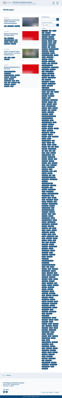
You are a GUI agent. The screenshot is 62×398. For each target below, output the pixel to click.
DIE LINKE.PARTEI (51, 77)
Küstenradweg (44, 175)
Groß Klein (50, 134)
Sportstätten (48, 295)
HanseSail (44, 138)
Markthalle (44, 193)
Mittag (43, 199)
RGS (43, 242)
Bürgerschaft (52, 69)
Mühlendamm (44, 203)
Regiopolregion (45, 252)
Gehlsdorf (56, 128)
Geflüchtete (50, 128)
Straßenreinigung (53, 311)
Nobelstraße (52, 211)
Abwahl (54, 30)
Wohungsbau (51, 354)
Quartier (49, 240)
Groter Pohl (44, 134)
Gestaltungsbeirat (45, 132)
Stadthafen (52, 299)
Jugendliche (44, 148)
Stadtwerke (52, 305)
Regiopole (52, 250)
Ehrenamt (56, 91)
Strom (43, 313)
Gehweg (43, 130)
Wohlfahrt (44, 352)
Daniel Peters (48, 79)
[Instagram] (7, 392)
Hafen (50, 136)
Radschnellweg (45, 244)
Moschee (43, 201)
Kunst (55, 171)
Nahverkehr (52, 205)
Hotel (53, 140)
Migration (54, 197)
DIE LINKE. (44, 77)
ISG (53, 142)
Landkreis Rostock (53, 179)
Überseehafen (44, 368)
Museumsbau (50, 201)
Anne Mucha (51, 36)
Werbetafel (53, 346)
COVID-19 (44, 73)
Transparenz (55, 325)
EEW (48, 91)
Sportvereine (55, 295)
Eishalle (51, 93)
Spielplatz (52, 291)
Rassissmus (51, 244)
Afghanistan (48, 32)
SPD (48, 266)
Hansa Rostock (55, 136)
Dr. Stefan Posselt (45, 87)
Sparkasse (44, 289)
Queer (54, 240)
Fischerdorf (54, 110)
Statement (54, 307)
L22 (50, 175)
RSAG (47, 242)
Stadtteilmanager (54, 303)
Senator (43, 283)
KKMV (46, 150)
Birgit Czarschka (50, 57)
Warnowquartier (45, 344)
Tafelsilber (51, 319)
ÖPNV (52, 366)
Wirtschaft (55, 348)
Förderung (44, 126)
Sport (43, 295)
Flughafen (44, 112)
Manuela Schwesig (52, 189)
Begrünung (52, 51)
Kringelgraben (44, 169)
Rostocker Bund (45, 258)
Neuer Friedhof (45, 211)
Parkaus (54, 228)
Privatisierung (49, 238)
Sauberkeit (44, 268)
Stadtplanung (50, 301)
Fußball (54, 122)
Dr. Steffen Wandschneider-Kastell (48, 89)
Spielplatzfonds (45, 293)
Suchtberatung (49, 313)
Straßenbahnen (45, 311)
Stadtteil (55, 301)
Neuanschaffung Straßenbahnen (48, 209)
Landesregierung (45, 179)
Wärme (43, 356)
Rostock (43, 256)
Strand (51, 309)
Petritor (49, 234)
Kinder (48, 152)
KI (42, 150)
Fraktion (51, 114)
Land (54, 175)
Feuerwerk (44, 110)
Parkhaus (48, 230)
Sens (55, 283)
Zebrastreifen (44, 358)
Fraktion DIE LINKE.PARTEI (47, 118)
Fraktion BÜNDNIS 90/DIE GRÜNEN (48, 116)
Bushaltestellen (54, 63)
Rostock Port (49, 256)
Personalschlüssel (45, 232)
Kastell (43, 152)
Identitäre (44, 144)
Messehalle (44, 197)
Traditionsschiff (48, 325)
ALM (50, 30)
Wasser (51, 344)
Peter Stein (52, 232)
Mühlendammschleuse (53, 203)
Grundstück (44, 136)
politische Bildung (53, 364)
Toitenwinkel (55, 323)
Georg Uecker (49, 130)
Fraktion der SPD (45, 120)
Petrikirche (44, 234)
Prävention (44, 240)
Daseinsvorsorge (45, 81)
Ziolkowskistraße (52, 358)
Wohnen (49, 352)
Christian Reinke (51, 73)
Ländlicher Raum (45, 187)
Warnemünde (54, 342)
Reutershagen (52, 254)
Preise (43, 238)
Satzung (52, 266)
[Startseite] (3, 375)
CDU (43, 71)
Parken (43, 230)
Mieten (49, 197)
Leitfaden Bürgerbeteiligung (47, 183)
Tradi (43, 325)
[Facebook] (4, 392)
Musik (55, 201)
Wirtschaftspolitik (45, 350)
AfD (43, 32)
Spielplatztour (52, 293)
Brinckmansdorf (51, 61)
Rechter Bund (44, 248)
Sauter (49, 268)
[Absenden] (57, 25)
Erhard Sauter (51, 95)
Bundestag (44, 63)
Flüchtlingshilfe (45, 114)
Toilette (50, 323)
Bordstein (50, 59)
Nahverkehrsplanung (46, 207)
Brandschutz (44, 61)
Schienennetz (55, 268)
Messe (52, 195)
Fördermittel (51, 124)
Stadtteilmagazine (45, 303)
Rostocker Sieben (45, 262)
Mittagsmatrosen (49, 199)
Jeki (52, 146)
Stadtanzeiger (44, 297)
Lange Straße (44, 181)
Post (56, 236)
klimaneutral (54, 362)
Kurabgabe (50, 173)
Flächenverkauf (50, 112)
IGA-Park (49, 142)
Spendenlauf (50, 289)
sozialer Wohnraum (45, 366)
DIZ (43, 79)
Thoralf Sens (44, 323)
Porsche (43, 236)
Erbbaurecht (44, 95)
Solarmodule (55, 285)
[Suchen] (57, 19)
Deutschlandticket (52, 83)
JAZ (49, 146)
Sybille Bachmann (45, 315)
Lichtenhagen (53, 185)
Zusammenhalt (48, 360)
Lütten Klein (44, 189)
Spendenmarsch (45, 291)
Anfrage (53, 34)
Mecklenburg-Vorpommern (53, 193)
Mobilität (55, 199)
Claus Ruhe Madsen (45, 75)
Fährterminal (44, 124)
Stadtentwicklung (45, 299)
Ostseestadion (50, 226)
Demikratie (52, 81)
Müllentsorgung (45, 205)
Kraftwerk (44, 167)
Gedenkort (44, 128)
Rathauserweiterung (52, 246)
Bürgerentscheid (45, 69)
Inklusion (54, 144)
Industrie (49, 144)
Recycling (51, 248)
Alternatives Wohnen (46, 34)
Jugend (56, 146)
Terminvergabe (45, 321)
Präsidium (55, 238)
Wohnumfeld (44, 354)
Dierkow (43, 85)
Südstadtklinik (44, 319)
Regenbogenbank (45, 250)
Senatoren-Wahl (50, 283)
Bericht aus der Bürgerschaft (47, 55)
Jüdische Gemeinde (52, 148)
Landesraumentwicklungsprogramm (48, 177)
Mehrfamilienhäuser (45, 195)
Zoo (43, 360)
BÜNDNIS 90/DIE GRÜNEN (47, 65)
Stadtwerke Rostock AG (46, 307)
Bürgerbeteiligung (54, 67)
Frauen (52, 120)
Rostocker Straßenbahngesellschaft (48, 264)
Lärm (51, 187)
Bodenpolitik (44, 59)
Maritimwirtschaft (50, 191)
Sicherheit (44, 285)
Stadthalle (44, 301)
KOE (50, 150)
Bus (48, 63)
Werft (43, 348)
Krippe (50, 169)
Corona (52, 75)
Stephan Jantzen (45, 309)
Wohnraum (55, 352)
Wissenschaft (53, 350)
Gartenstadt (50, 126)
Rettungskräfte (45, 254)
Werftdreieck (49, 348)
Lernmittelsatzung (45, 185)
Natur (53, 207)
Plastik (54, 234)
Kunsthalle (44, 173)
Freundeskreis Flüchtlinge (46, 122)
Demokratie (44, 83)
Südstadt (54, 317)
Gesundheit (52, 132)
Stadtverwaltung (45, 305)
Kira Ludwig (53, 152)
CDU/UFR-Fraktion (49, 71)
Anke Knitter (44, 36)
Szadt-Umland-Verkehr (46, 317)
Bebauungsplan (45, 51)
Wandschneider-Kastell (46, 342)
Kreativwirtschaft (51, 167)
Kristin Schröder (45, 171)
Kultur (51, 171)
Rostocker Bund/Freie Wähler (47, 260)
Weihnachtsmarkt (45, 346)
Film (49, 110)
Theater (51, 321)
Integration (44, 146)
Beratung (52, 53)
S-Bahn (43, 266)
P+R (50, 228)
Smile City (49, 285)
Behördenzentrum (45, 53)
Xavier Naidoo (49, 356)
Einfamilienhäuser (45, 93)
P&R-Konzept (44, 228)
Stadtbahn (51, 297)
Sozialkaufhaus (50, 287)
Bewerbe (56, 55)
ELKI (52, 91)
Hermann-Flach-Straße (46, 140)
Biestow (43, 57)
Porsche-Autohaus (50, 236)
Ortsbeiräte (44, 226)
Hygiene (43, 142)
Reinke (51, 252)
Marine (43, 191)
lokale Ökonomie (45, 364)
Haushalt (49, 138)
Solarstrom (44, 287)
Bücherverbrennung (45, 67)
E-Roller (43, 91)
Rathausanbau (44, 246)
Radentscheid (52, 242)
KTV (54, 150)
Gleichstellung (44, 30)
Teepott (56, 319)
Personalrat (54, 230)
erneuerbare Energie (46, 362)
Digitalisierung (49, 85)
